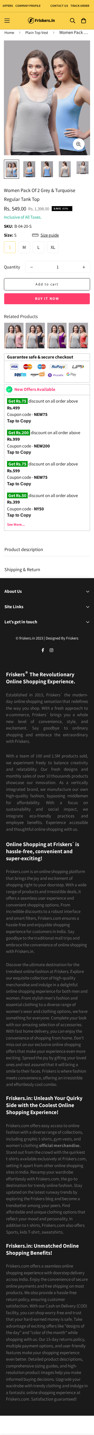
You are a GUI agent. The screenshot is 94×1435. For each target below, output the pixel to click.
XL (53, 247)
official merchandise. (60, 1145)
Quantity (12, 267)
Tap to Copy (19, 421)
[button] (83, 21)
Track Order (79, 6)
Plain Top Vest (36, 32)
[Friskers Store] (41, 20)
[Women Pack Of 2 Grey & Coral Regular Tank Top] (14, 335)
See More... (16, 524)
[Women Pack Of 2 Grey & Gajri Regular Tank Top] (78, 335)
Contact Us (59, 6)
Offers (8, 6)
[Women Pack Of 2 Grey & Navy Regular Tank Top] (35, 335)
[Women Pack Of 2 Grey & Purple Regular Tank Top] (57, 335)
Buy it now (47, 298)
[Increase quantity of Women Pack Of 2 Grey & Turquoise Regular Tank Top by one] (84, 267)
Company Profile (27, 6)
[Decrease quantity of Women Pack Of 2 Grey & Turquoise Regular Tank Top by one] (32, 267)
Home (9, 32)
